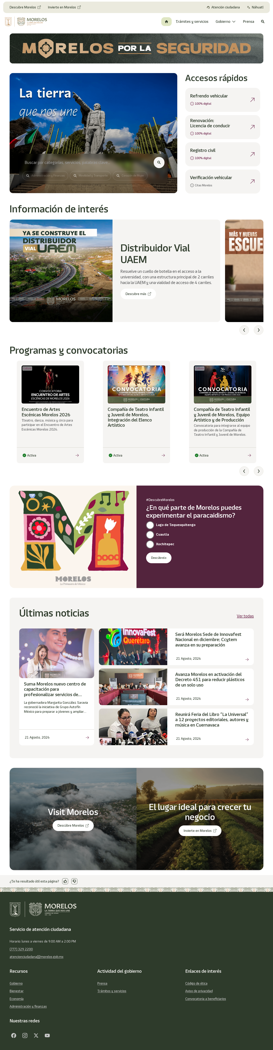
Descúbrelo (158, 558)
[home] (28, 22)
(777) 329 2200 (21, 949)
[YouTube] (47, 1036)
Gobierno (16, 983)
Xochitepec (165, 544)
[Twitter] (36, 1036)
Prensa (102, 983)
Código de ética (196, 983)
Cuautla (162, 534)
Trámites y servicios (111, 991)
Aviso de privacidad (199, 991)
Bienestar (17, 991)
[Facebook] (14, 1036)
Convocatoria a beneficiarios (205, 999)
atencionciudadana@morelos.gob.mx (36, 957)
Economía (17, 998)
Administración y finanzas (28, 1006)
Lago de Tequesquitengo (175, 524)
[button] (244, 330)
